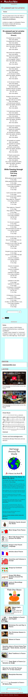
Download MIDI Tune (9, 365)
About (2, 695)
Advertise (11, 695)
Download (5, 432)
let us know (8, 386)
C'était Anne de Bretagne (9, 19)
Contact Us (6, 695)
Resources (16, 695)
